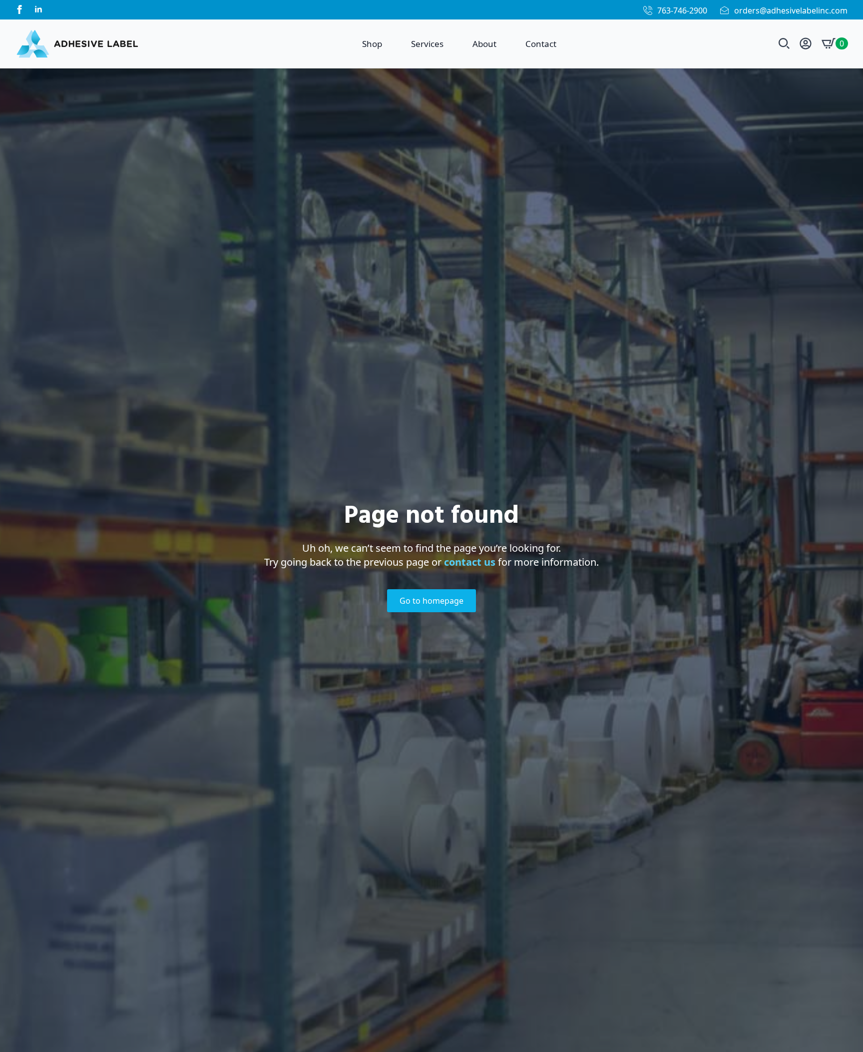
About (484, 43)
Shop (372, 43)
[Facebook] (19, 9)
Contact (540, 43)
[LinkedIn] (38, 9)
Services (427, 43)
